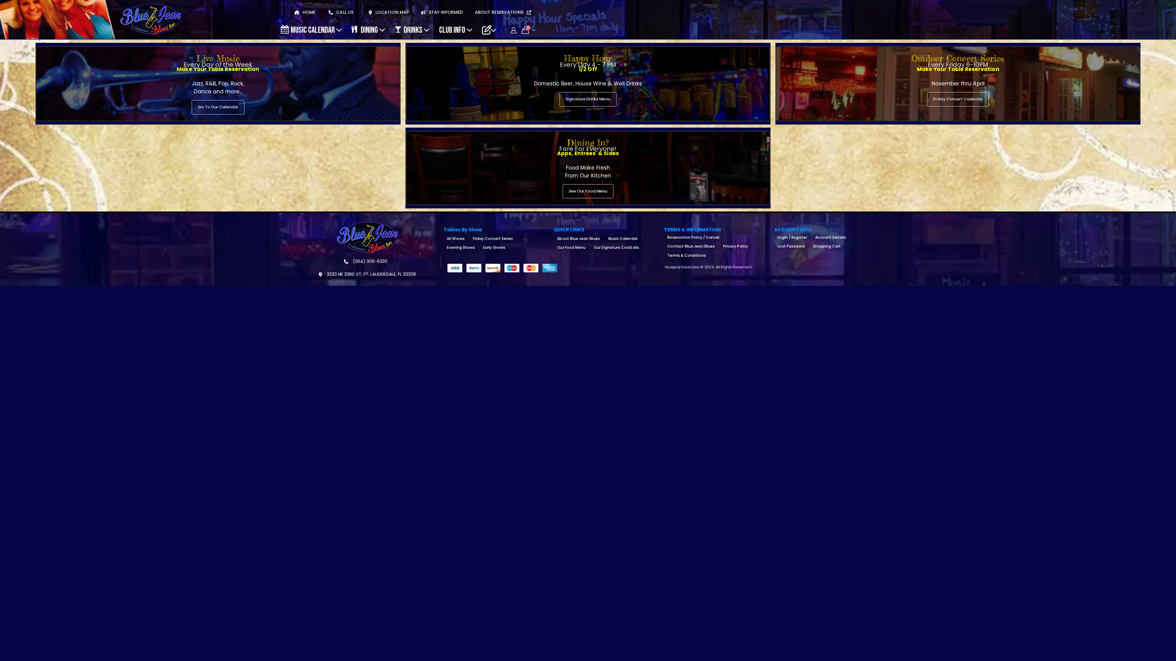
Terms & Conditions (686, 255)
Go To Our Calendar (218, 107)
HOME (308, 12)
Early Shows (494, 247)
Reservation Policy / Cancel (693, 237)
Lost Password (791, 246)
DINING (369, 29)
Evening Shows (461, 247)
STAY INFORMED (445, 12)
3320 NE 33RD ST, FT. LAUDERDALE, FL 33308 (371, 274)
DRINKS (413, 29)
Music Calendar (313, 29)
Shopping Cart (827, 246)
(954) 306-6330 (370, 261)
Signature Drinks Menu (588, 99)
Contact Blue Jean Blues (691, 246)
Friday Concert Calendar (958, 99)
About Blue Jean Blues (578, 238)
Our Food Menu (571, 247)
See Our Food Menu (588, 191)
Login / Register (792, 237)
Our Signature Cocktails (616, 247)
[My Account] (513, 30)
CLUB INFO (452, 29)
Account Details (830, 237)
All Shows (456, 238)
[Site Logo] (150, 19)
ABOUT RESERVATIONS (500, 12)
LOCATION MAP (391, 12)
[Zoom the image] (367, 225)
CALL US (344, 12)
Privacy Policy (735, 246)
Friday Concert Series (493, 238)
